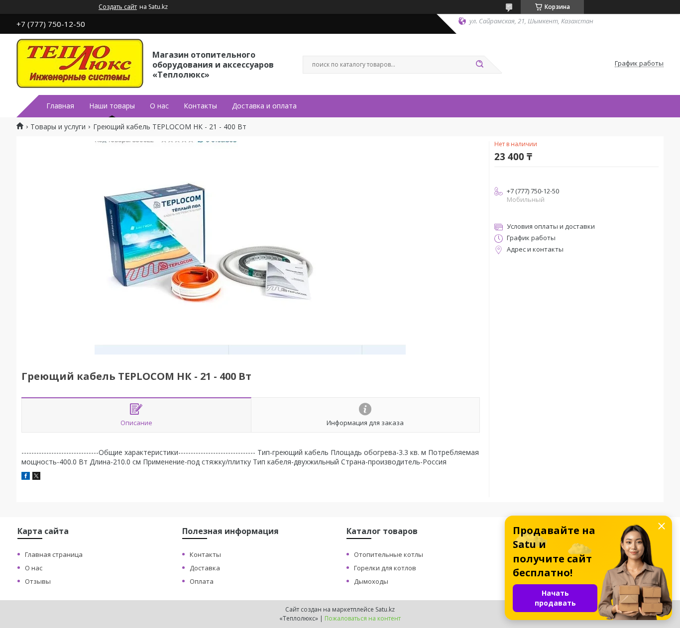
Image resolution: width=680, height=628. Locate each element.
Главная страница (54, 554)
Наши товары (112, 105)
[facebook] (25, 477)
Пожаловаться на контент (363, 618)
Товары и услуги (58, 126)
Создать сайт (118, 6)
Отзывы (38, 581)
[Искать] (479, 65)
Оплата (202, 581)
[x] (36, 477)
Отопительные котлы (388, 554)
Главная (60, 105)
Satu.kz (385, 609)
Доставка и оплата (264, 105)
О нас (159, 105)
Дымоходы (371, 581)
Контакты (200, 105)
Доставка (205, 567)
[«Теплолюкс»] (79, 64)
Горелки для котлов (385, 567)
